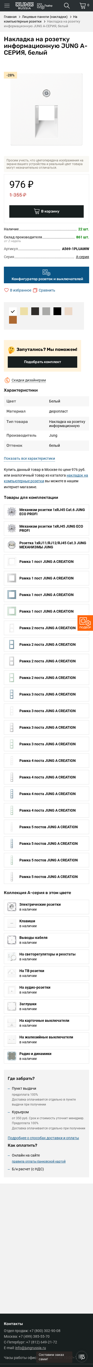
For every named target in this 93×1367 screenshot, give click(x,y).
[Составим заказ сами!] (81, 1356)
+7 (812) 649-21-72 (41, 1342)
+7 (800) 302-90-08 (44, 1331)
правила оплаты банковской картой (39, 1161)
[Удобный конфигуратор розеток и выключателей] (85, 623)
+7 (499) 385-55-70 (34, 1336)
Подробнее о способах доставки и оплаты (43, 1138)
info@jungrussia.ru (30, 1348)
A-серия (82, 257)
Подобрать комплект (42, 362)
